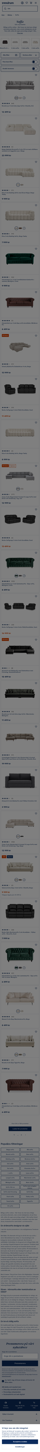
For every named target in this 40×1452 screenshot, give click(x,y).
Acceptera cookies (20, 1442)
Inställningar (20, 1447)
